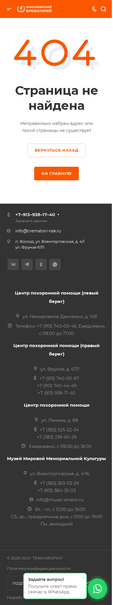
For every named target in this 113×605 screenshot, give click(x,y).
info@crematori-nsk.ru (38, 231)
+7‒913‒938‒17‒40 (35, 214)
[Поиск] (103, 9)
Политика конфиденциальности (38, 568)
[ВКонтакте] (13, 264)
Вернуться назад (57, 150)
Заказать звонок (31, 220)
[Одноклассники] (41, 264)
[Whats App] (55, 264)
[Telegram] (27, 264)
